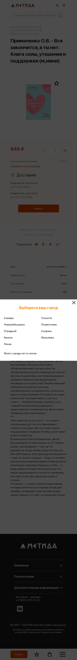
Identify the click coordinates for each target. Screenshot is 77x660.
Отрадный (10, 331)
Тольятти (46, 318)
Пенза (7, 344)
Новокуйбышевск (14, 324)
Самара (9, 318)
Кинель (8, 337)
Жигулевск (47, 337)
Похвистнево (49, 324)
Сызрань (46, 331)
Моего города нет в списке (20, 353)
